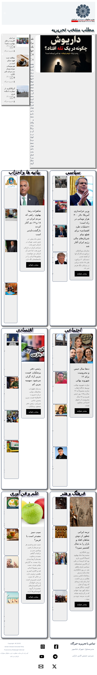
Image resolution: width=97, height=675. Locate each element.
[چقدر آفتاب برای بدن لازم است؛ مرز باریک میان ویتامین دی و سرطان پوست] (13, 598)
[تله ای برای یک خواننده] (65, 53)
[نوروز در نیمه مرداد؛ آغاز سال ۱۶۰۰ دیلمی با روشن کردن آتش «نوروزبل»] (61, 596)
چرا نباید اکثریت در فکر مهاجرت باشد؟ (10, 40)
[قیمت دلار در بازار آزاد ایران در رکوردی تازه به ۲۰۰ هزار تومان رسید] (13, 339)
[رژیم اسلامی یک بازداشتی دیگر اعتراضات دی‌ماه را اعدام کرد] (61, 378)
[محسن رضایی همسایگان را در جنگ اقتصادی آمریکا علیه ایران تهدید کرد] (13, 383)
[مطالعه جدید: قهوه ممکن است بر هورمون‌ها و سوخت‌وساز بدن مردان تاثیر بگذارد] (23, 61)
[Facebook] (56, 647)
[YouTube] (42, 657)
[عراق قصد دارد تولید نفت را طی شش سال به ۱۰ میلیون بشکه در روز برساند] (13, 446)
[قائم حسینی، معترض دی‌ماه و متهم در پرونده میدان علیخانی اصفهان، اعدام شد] (61, 453)
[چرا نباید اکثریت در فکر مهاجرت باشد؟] (23, 41)
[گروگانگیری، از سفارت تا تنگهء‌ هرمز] (23, 91)
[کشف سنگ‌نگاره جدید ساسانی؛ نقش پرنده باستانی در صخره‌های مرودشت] (61, 503)
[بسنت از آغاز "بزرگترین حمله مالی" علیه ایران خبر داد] (61, 182)
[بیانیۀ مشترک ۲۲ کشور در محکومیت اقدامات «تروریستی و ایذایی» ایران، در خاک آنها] (11, 215)
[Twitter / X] (54, 666)
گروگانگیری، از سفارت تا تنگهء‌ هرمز (9, 91)
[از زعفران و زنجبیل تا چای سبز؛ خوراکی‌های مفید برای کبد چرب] (13, 535)
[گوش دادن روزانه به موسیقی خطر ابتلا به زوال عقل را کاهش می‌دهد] (13, 562)
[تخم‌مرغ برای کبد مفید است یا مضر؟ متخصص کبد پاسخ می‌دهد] (13, 503)
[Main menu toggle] (4, 13)
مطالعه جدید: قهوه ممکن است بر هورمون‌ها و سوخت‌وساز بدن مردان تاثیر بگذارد (9, 66)
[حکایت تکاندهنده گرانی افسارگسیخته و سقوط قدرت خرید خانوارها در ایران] (13, 416)
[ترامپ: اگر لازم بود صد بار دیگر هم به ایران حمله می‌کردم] (61, 231)
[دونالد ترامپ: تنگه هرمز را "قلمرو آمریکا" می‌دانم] (61, 207)
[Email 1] (41, 666)
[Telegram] (55, 657)
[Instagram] (43, 647)
